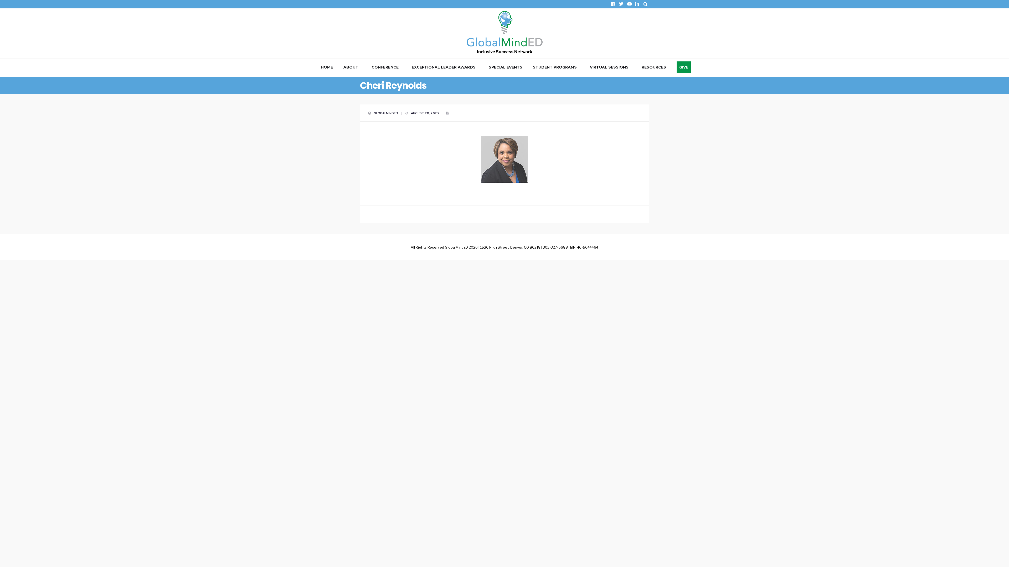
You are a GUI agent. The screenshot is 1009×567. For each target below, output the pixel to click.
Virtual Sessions (609, 67)
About (350, 67)
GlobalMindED (386, 113)
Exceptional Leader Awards (444, 67)
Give (683, 67)
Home (327, 67)
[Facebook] (612, 4)
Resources (654, 67)
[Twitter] (621, 4)
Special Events (505, 67)
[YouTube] (629, 4)
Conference (385, 67)
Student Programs (555, 67)
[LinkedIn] (637, 4)
